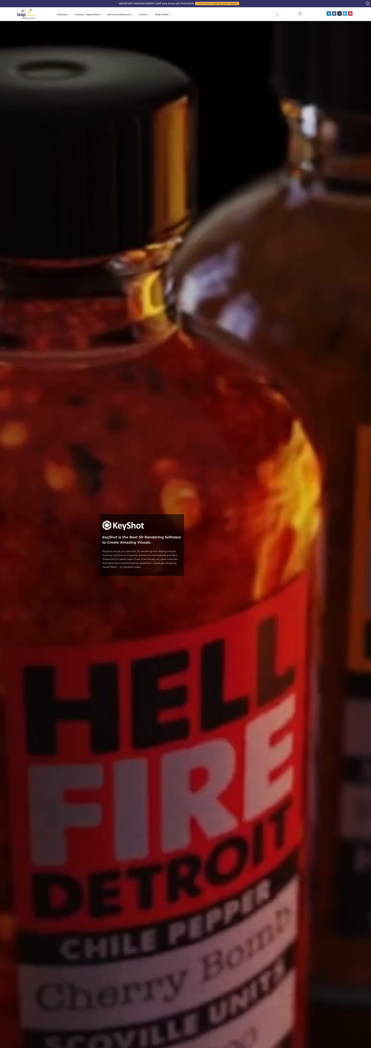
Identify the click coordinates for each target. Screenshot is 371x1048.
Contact (143, 14)
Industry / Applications (87, 14)
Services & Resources (119, 14)
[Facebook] (334, 13)
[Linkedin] (329, 13)
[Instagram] (339, 13)
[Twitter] (345, 13)
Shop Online (162, 14)
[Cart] (277, 14)
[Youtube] (350, 13)
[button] (300, 14)
